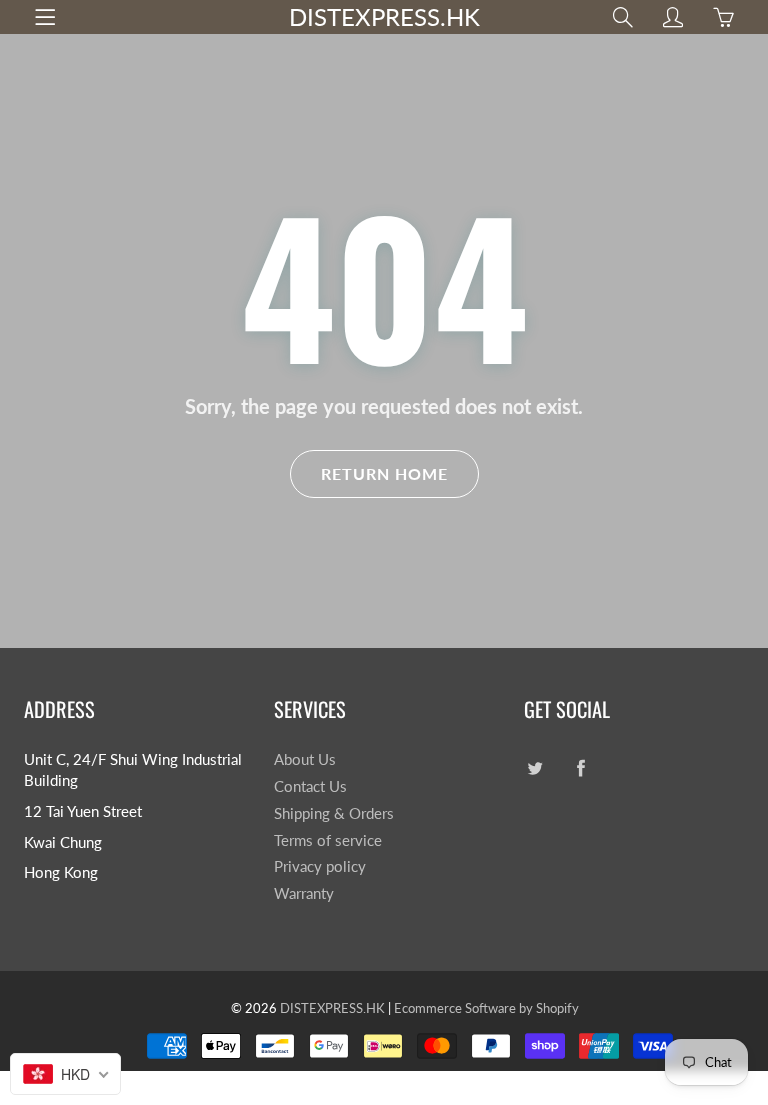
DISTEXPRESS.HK (384, 16)
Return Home (384, 473)
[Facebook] (580, 767)
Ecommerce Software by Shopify (486, 1008)
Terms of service (328, 840)
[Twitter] (534, 767)
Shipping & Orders (334, 813)
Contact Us (310, 786)
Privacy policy (320, 866)
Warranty (304, 893)
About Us (305, 759)
